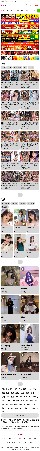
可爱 (13, 400)
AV (4, 5)
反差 (26, 408)
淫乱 (11, 389)
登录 (29, 5)
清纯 (3, 404)
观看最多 (23, 203)
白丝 (36, 400)
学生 (34, 397)
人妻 (22, 393)
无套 (12, 408)
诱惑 (3, 393)
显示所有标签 (20, 415)
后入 (20, 389)
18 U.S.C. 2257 (28, 443)
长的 (25, 67)
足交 (11, 404)
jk (37, 397)
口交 (3, 401)
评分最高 (14, 203)
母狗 (33, 404)
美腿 (7, 397)
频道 (22, 10)
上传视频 (33, 10)
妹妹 (22, 400)
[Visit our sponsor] (20, 17)
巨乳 (3, 389)
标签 (27, 10)
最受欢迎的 (17, 67)
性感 (20, 404)
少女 (17, 408)
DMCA (19, 443)
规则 (13, 443)
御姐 (7, 389)
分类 (17, 10)
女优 (12, 10)
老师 (30, 397)
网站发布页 (4, 1)
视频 (7, 10)
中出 (8, 401)
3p (29, 408)
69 (37, 408)
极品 (16, 405)
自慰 (31, 400)
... (20, 194)
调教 (17, 400)
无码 (3, 397)
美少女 (17, 393)
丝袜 (34, 389)
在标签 (31, 67)
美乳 (16, 389)
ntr (25, 404)
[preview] (3, 73)
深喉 (33, 408)
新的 (3, 67)
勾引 (17, 397)
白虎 (7, 408)
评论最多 (31, 203)
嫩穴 (3, 412)
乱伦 (7, 393)
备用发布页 (12, 1)
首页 (2, 10)
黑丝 (12, 397)
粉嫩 (21, 397)
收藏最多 (5, 207)
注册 (35, 438)
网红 (25, 397)
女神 (29, 389)
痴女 (21, 408)
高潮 (32, 393)
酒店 (27, 400)
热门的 (9, 67)
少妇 (12, 393)
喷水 (7, 404)
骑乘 (24, 389)
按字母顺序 (5, 203)
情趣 (3, 408)
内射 (29, 405)
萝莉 (27, 393)
